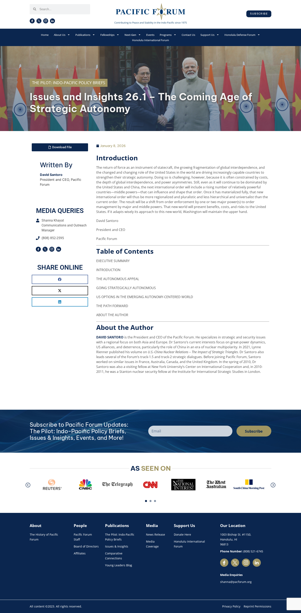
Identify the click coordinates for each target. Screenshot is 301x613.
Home (45, 35)
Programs (166, 35)
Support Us (207, 35)
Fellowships (107, 35)
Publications (82, 35)
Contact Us (188, 35)
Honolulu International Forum (150, 40)
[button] (60, 279)
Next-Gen (130, 35)
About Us (59, 35)
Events (150, 35)
